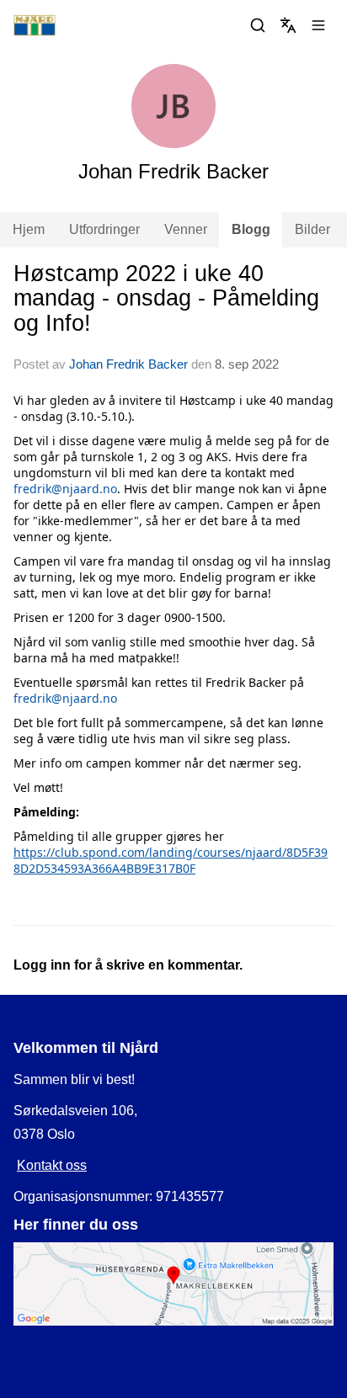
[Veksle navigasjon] (318, 25)
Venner (185, 229)
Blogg (251, 229)
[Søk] (258, 25)
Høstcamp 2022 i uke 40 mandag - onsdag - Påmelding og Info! (166, 298)
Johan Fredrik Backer (128, 364)
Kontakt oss (52, 1165)
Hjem (29, 229)
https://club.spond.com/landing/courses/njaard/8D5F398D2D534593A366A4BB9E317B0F (170, 860)
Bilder (312, 229)
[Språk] (288, 25)
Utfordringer (104, 229)
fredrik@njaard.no (65, 489)
